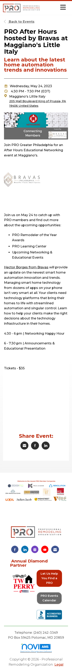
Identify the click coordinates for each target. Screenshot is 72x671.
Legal (58, 664)
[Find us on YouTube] (44, 549)
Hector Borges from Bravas (26, 267)
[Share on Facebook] (35, 446)
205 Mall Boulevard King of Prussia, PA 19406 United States (37, 103)
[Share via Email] (24, 446)
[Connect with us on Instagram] (34, 549)
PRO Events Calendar (49, 598)
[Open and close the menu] (54, 7)
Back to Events (21, 22)
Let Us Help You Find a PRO (49, 578)
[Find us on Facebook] (14, 549)
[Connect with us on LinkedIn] (24, 549)
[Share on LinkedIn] (46, 446)
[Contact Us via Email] (55, 549)
